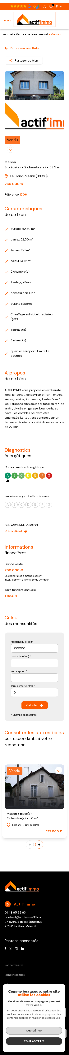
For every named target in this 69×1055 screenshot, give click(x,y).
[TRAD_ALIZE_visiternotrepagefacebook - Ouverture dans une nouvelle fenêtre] (5, 948)
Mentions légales (15, 974)
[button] (39, 845)
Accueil (8, 34)
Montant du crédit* (22, 641)
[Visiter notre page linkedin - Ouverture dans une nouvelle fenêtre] (22, 948)
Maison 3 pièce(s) (22, 816)
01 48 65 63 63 (15, 912)
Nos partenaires (14, 965)
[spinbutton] (34, 692)
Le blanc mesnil (37, 34)
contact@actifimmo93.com (24, 917)
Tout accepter (34, 1041)
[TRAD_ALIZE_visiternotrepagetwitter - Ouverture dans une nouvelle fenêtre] (10, 948)
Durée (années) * (21, 656)
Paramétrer (34, 1030)
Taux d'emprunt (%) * (23, 686)
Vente (20, 34)
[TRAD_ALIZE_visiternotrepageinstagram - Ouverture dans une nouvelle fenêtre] (16, 948)
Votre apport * (19, 671)
